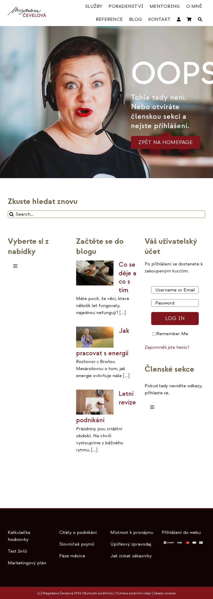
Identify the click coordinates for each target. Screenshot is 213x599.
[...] (122, 313)
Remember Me (172, 334)
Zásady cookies (165, 593)
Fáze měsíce (72, 556)
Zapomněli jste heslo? (167, 347)
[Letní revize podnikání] (95, 402)
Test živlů (17, 551)
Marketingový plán (27, 563)
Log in (175, 318)
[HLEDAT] (200, 19)
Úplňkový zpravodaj (130, 544)
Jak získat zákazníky (131, 556)
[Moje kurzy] (179, 19)
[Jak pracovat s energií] (95, 337)
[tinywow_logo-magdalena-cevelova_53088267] (27, 9)
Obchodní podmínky (97, 593)
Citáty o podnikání (78, 532)
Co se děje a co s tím (127, 277)
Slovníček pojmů (76, 544)
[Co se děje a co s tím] (95, 272)
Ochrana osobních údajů (133, 593)
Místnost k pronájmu (131, 532)
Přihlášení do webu (181, 532)
